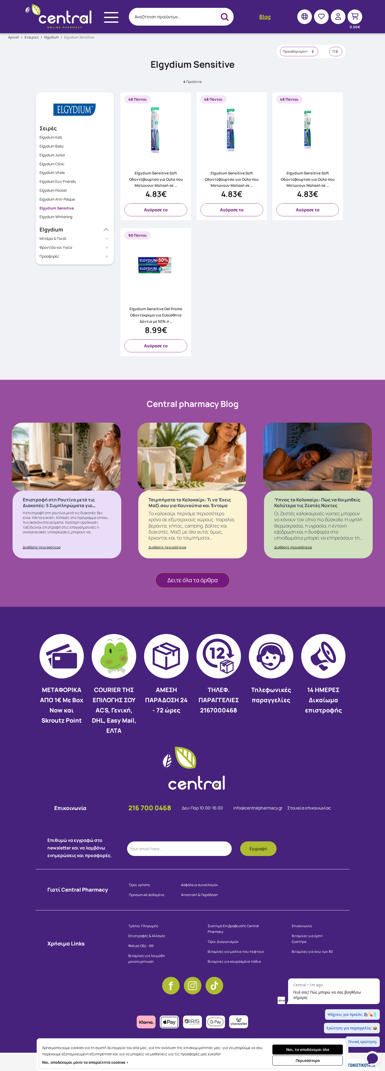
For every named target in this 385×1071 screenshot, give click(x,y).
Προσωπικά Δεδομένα (146, 894)
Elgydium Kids (51, 137)
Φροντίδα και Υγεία (56, 247)
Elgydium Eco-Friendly (58, 181)
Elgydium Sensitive (57, 208)
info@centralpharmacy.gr (258, 808)
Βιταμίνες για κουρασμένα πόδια (234, 961)
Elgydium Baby (52, 146)
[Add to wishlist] (185, 162)
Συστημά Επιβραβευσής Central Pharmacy (233, 928)
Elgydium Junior (52, 154)
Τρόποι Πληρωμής (143, 925)
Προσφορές (49, 256)
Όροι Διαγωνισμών (223, 941)
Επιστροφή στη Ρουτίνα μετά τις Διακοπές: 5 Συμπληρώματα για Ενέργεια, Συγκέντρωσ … (59, 505)
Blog (265, 16)
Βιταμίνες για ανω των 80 (312, 951)
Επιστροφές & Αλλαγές (146, 935)
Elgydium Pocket (53, 190)
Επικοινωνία (302, 925)
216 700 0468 (149, 807)
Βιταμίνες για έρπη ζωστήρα (307, 938)
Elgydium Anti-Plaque (57, 199)
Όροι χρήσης (139, 884)
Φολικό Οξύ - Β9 (140, 945)
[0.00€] (354, 16)
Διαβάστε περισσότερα (41, 547)
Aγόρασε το (156, 210)
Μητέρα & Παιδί (53, 238)
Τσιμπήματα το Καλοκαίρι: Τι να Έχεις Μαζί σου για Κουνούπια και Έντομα (189, 502)
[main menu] (111, 17)
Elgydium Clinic (52, 163)
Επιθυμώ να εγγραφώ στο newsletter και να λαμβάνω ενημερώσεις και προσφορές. (79, 847)
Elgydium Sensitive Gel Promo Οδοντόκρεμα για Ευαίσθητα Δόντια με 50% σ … (155, 315)
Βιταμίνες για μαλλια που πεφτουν (236, 951)
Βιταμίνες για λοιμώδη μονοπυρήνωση (146, 958)
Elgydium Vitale (52, 172)
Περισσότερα (308, 1060)
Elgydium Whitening (56, 216)
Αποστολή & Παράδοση (199, 894)
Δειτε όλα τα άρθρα (192, 580)
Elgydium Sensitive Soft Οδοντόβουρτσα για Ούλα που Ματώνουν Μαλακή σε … (156, 179)
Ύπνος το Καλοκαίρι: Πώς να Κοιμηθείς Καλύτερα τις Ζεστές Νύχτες (317, 502)
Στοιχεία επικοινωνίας (309, 808)
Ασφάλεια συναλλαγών (199, 884)
